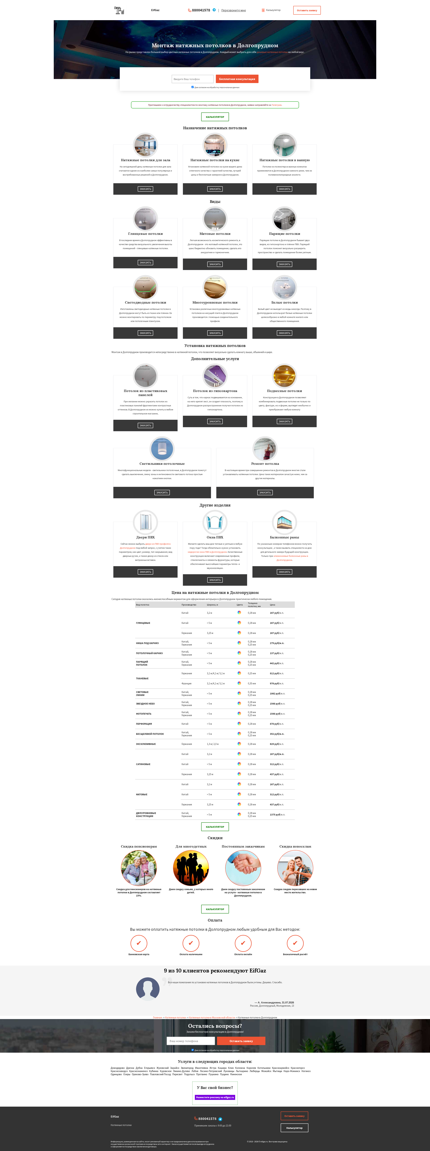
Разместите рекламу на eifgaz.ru (215, 1097)
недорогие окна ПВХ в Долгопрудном (207, 551)
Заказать (145, 189)
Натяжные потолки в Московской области (212, 1017)
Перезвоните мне (233, 10)
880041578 (201, 10)
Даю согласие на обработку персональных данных (216, 87)
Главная (157, 1017)
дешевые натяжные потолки (272, 52)
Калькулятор (273, 10)
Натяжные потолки (175, 1017)
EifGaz (115, 1116)
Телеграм (277, 104)
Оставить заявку (307, 10)
